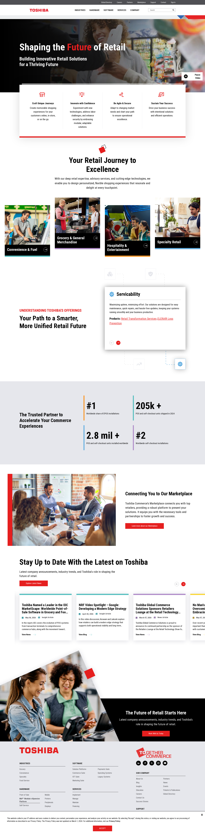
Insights (139, 786)
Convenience (24, 773)
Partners (130, 2)
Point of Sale (24, 795)
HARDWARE (94, 10)
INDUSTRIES (80, 10)
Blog (137, 782)
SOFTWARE (108, 10)
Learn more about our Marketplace (144, 526)
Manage (75, 799)
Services (76, 789)
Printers (48, 799)
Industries (24, 763)
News (165, 782)
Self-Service (24, 805)
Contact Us (140, 798)
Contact (163, 2)
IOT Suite (75, 777)
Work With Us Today (156, 733)
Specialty (22, 777)
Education (139, 790)
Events (165, 786)
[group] (45, 617)
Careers (119, 2)
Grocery (22, 769)
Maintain (75, 802)
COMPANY (134, 10)
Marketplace (141, 2)
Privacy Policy (114, 821)
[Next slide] (183, 584)
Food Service (24, 780)
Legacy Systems (104, 777)
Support (153, 2)
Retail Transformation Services (139, 318)
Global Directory (106, 2)
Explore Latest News (33, 583)
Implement (76, 795)
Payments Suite (103, 769)
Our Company (142, 773)
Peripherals (49, 802)
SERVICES (121, 10)
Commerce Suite (78, 773)
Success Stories (142, 801)
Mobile (47, 795)
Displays (48, 806)
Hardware (24, 789)
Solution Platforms (79, 769)
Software (77, 763)
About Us (139, 779)
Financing (75, 806)
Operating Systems (105, 773)
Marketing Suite (78, 780)
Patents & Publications (171, 790)
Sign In (173, 2)
